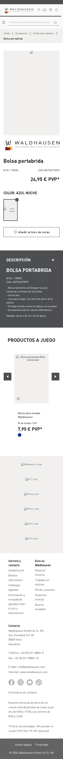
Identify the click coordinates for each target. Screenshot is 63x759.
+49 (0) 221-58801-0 (32, 652)
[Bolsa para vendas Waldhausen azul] (31, 378)
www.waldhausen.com (33, 672)
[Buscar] (55, 22)
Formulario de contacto (22, 692)
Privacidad (41, 744)
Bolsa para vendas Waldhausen (29, 415)
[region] (31, 93)
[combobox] (29, 22)
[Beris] (31, 526)
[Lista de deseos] (56, 10)
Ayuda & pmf (16, 570)
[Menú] (3, 22)
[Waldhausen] (31, 144)
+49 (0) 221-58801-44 (27, 658)
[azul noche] (11, 210)
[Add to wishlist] (18, 399)
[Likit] (31, 541)
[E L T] (31, 482)
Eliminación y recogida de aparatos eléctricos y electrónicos (17, 604)
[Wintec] (31, 512)
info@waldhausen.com (31, 667)
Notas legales (23, 744)
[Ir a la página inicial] (18, 10)
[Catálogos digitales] (45, 10)
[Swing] (31, 497)
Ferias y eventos (45, 589)
